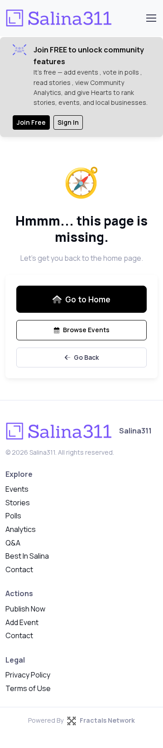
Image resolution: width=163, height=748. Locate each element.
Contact (19, 569)
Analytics (20, 529)
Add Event (21, 622)
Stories (17, 503)
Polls (13, 516)
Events (17, 489)
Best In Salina (27, 556)
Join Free (31, 122)
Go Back (86, 357)
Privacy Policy (27, 675)
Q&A (12, 543)
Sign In (68, 122)
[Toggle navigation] (151, 18)
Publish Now (25, 609)
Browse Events (86, 329)
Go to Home (87, 299)
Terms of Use (28, 688)
